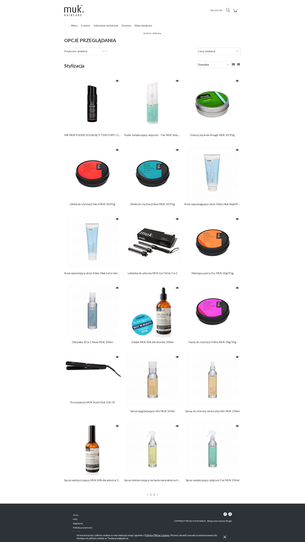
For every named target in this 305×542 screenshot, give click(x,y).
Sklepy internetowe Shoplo (219, 521)
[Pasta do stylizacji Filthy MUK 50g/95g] (212, 310)
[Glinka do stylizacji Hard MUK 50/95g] (92, 172)
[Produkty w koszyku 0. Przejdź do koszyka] (236, 12)
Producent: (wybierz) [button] (75, 51)
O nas (76, 515)
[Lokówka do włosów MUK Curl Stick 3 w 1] (152, 241)
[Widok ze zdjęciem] (233, 64)
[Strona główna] (77, 10)
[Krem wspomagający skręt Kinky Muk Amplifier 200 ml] (212, 172)
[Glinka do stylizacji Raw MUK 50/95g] (152, 172)
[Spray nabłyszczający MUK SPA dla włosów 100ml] (92, 449)
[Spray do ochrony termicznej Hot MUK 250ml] (212, 379)
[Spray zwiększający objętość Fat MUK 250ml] (212, 449)
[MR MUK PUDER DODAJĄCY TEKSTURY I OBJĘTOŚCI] (92, 103)
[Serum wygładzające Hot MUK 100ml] (152, 379)
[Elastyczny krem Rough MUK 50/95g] (212, 103)
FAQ (75, 519)
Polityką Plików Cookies (157, 535)
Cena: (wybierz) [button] (206, 51)
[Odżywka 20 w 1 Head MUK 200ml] (92, 310)
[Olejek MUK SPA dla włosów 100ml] (152, 310)
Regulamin (78, 523)
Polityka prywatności (82, 527)
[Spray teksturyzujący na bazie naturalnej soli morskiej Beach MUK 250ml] (152, 449)
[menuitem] (74, 25)
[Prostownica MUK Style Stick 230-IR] (92, 375)
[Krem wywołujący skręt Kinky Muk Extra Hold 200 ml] (92, 241)
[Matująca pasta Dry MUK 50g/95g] (212, 241)
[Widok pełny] (238, 64)
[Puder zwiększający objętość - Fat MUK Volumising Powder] (152, 103)
